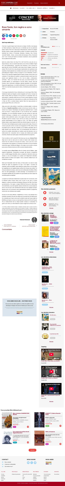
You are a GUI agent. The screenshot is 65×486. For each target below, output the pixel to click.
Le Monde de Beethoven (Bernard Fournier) (55, 242)
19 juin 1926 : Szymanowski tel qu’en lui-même (50, 396)
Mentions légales (24, 483)
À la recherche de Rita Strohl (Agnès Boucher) (21, 432)
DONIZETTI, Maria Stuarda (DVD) (52, 414)
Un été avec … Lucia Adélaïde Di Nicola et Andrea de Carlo (47, 267)
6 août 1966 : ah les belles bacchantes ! (50, 361)
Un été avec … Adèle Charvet (47, 284)
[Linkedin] (35, 462)
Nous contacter (44, 3)
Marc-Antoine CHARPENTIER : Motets (21, 414)
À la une (22, 8)
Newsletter (29, 3)
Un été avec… (53, 315)
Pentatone (52, 31)
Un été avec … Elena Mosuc (47, 301)
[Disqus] (19, 247)
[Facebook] (28, 462)
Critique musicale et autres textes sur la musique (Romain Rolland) (55, 228)
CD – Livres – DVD (30, 8)
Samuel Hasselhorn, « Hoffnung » (53, 216)
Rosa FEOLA (53, 37)
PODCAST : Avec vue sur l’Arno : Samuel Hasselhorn (54, 193)
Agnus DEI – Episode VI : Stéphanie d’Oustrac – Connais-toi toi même (54, 199)
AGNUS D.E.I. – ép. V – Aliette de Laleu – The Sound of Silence (53, 204)
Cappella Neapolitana (54, 34)
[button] (22, 8)
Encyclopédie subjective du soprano (55, 325)
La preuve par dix (54, 333)
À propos (36, 3)
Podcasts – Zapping (42, 8)
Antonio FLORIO (53, 39)
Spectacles (15, 8)
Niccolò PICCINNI (54, 28)
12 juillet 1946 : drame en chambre (49, 378)
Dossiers (51, 8)
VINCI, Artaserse (50, 431)
